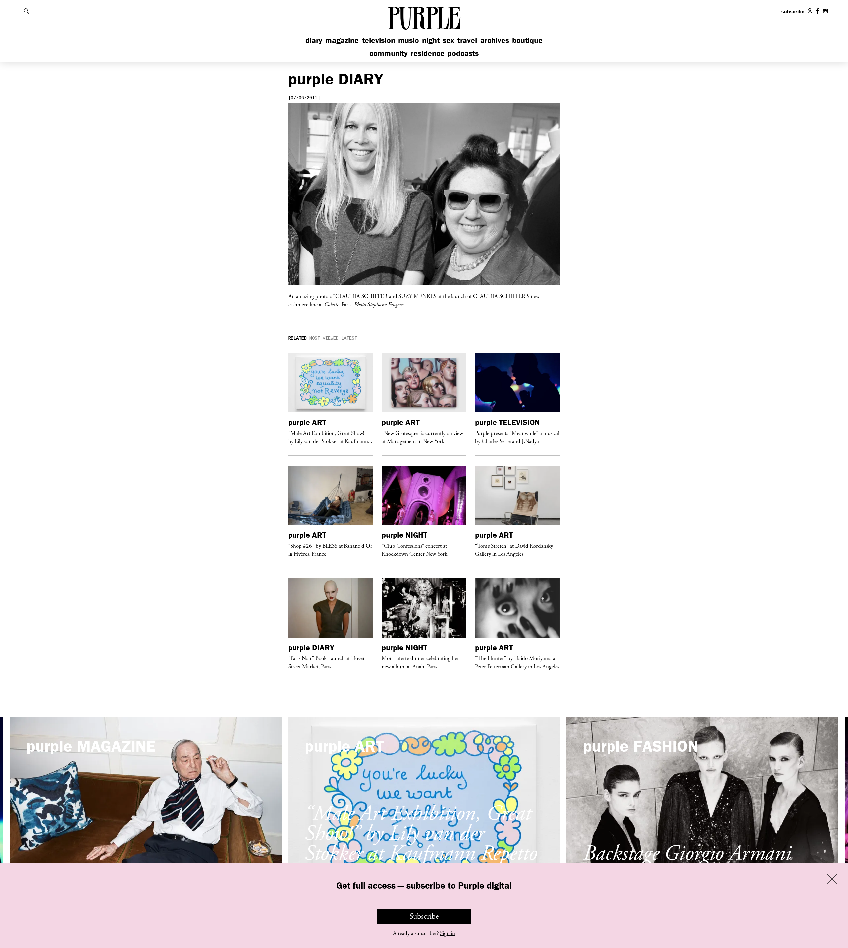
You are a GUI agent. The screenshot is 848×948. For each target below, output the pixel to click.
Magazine (342, 40)
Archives (494, 40)
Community (388, 53)
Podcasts (463, 53)
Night (431, 40)
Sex (448, 40)
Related (297, 338)
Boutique (527, 40)
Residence (428, 53)
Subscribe (424, 916)
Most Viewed (324, 338)
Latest (349, 338)
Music (408, 40)
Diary (313, 40)
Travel (467, 40)
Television (378, 40)
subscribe (793, 11)
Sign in (447, 933)
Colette (331, 304)
